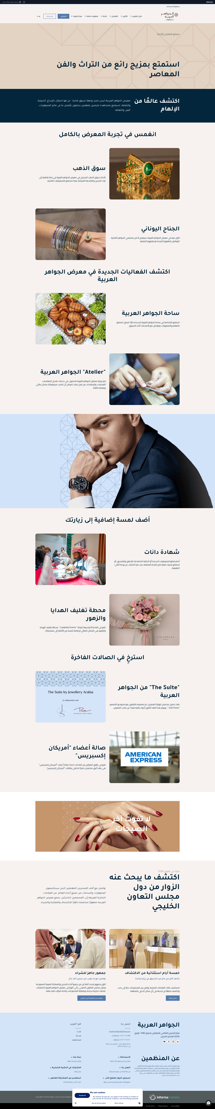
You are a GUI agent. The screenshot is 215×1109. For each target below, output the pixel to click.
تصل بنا (79, 1031)
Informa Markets (173, 6)
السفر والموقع (76, 1039)
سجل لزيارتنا (173, 998)
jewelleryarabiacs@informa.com (119, 1031)
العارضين (63, 16)
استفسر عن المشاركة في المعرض (91, 998)
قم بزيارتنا (49, 16)
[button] (208, 1103)
